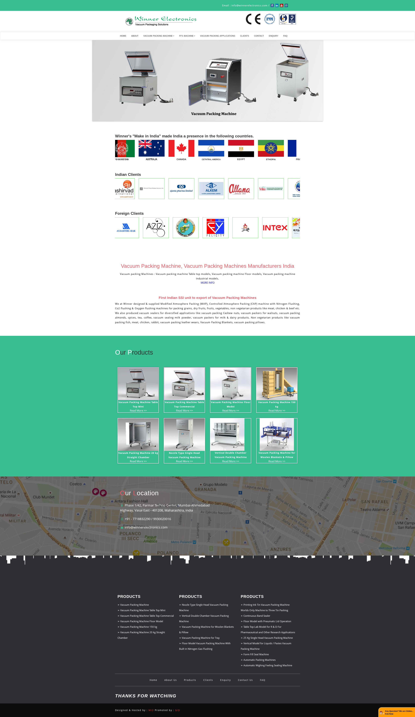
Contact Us (245, 680)
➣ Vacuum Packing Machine (133, 604)
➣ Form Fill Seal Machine (255, 654)
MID (151, 710)
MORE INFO (207, 282)
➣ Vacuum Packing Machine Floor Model (140, 621)
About (134, 36)
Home (123, 36)
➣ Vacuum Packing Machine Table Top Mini (141, 610)
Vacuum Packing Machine (158, 36)
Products (190, 680)
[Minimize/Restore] (409, 660)
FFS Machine (186, 36)
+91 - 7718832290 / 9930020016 (148, 519)
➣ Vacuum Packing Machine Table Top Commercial (146, 615)
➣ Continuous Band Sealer (255, 615)
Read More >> (138, 410)
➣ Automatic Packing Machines (258, 659)
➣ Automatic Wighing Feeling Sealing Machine (266, 665)
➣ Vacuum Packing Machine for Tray (199, 637)
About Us (170, 680)
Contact (259, 36)
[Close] (412, 660)
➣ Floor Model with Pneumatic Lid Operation (266, 621)
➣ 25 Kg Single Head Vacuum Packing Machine (267, 637)
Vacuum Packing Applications (217, 36)
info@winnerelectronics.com (249, 5)
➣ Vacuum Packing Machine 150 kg (137, 626)
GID (177, 710)
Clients (244, 36)
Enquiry (273, 36)
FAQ (285, 36)
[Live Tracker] (368, 660)
